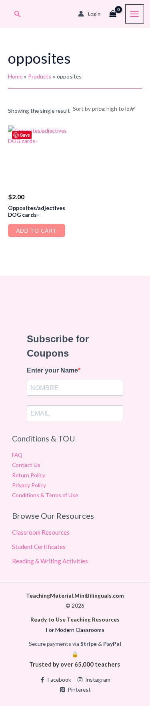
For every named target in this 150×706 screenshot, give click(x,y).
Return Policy (28, 475)
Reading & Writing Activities (50, 561)
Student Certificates (39, 546)
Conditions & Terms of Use (45, 495)
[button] (17, 14)
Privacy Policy (29, 485)
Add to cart (36, 230)
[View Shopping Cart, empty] (112, 14)
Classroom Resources (41, 532)
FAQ (17, 454)
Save (25, 135)
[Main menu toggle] (134, 13)
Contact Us (26, 464)
